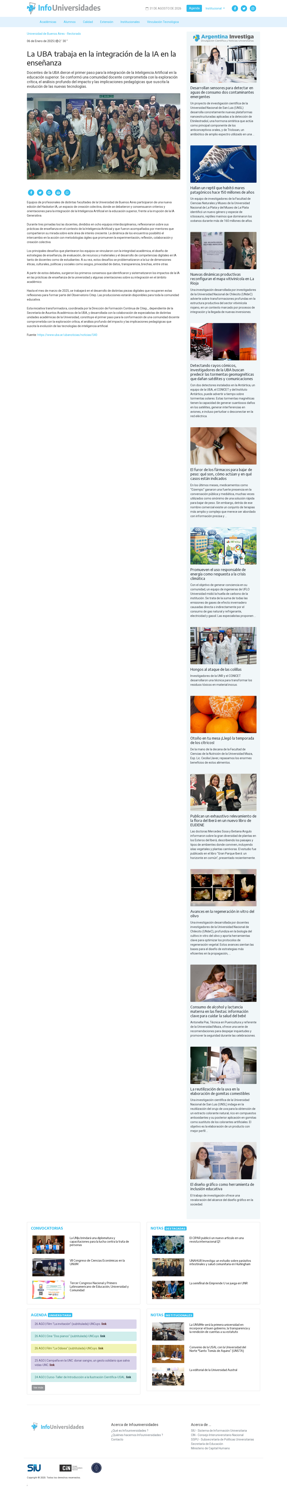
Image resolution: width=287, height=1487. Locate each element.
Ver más (38, 1387)
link (104, 1324)
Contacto (117, 1439)
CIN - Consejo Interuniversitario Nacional (217, 1435)
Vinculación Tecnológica (163, 22)
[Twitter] (244, 8)
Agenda (194, 8)
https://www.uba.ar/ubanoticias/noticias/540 (67, 335)
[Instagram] (253, 8)
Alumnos (70, 22)
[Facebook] (235, 8)
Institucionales (130, 22)
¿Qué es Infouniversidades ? (129, 1430)
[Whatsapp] (67, 192)
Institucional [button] (214, 8)
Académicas (48, 22)
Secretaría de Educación (207, 1444)
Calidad (88, 22)
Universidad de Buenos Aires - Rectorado (54, 33)
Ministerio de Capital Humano (210, 1448)
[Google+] (49, 192)
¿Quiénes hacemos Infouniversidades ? (137, 1435)
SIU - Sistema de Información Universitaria (219, 1430)
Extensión (106, 22)
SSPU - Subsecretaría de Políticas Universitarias (222, 1439)
